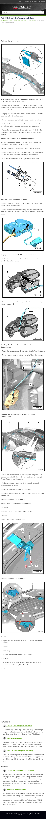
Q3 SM (31, 2)
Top (39, 2)
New (35, 2)
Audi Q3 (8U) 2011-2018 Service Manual (24, 20)
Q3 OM (27, 2)
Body (10, 20)
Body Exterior (4, 20)
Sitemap (43, 2)
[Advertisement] (23, 31)
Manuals (21, 2)
